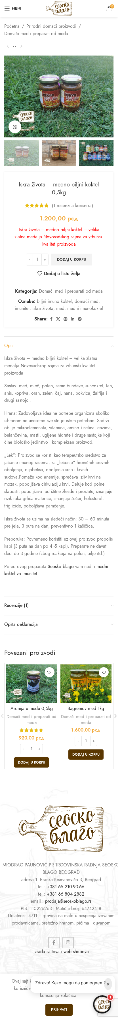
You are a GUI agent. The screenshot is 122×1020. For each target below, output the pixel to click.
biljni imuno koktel (54, 301)
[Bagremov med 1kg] (86, 683)
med (60, 308)
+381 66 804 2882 (65, 894)
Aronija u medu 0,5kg (31, 709)
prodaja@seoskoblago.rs (68, 901)
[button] (10, 96)
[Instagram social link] (68, 942)
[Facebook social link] (51, 319)
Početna (12, 26)
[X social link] (58, 319)
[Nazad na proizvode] (14, 46)
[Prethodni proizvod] (7, 46)
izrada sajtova (46, 952)
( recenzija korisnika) (72, 205)
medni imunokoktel (85, 308)
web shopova (76, 952)
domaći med (86, 301)
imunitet (22, 308)
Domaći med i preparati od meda (36, 34)
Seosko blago (61, 567)
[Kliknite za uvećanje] (15, 126)
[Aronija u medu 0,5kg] (31, 683)
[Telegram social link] (79, 319)
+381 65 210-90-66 (65, 887)
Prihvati (59, 1009)
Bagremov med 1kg (86, 709)
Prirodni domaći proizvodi (51, 26)
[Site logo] (59, 8)
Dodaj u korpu (71, 259)
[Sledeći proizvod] (21, 46)
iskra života (42, 308)
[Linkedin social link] (72, 319)
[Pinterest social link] (65, 319)
